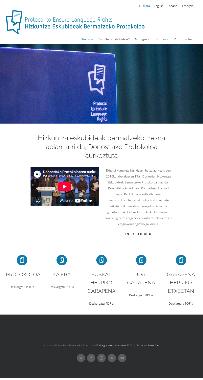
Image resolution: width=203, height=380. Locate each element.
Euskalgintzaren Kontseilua (111, 345)
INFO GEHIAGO (138, 234)
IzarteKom (153, 345)
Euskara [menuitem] (144, 6)
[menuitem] (144, 6)
